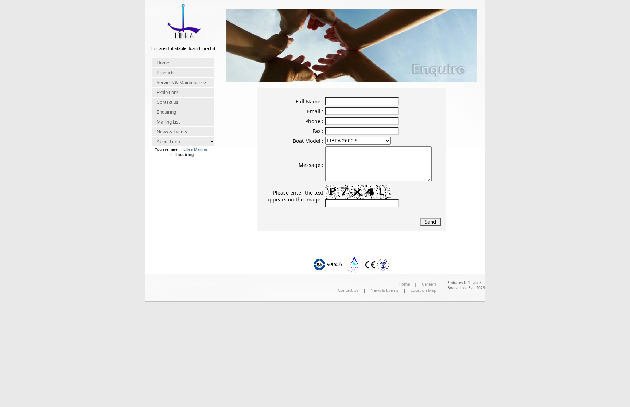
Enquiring (166, 112)
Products (166, 73)
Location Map (423, 290)
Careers (429, 284)
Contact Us (348, 290)
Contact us (167, 102)
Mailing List (168, 122)
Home (163, 63)
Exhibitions (168, 92)
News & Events (172, 132)
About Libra (168, 141)
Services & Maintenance (181, 82)
